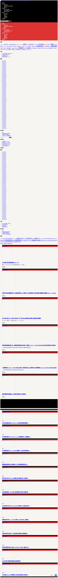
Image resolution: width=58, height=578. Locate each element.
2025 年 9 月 (4, 69)
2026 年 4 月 (4, 155)
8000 (4, 35)
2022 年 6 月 (4, 94)
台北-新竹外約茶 (6, 9)
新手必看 (3, 3)
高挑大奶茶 (19, 49)
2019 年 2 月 (4, 113)
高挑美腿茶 (24, 49)
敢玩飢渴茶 (41, 46)
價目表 (3, 12)
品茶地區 (3, 8)
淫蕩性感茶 (18, 240)
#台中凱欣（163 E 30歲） (6, 142)
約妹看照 (39, 48)
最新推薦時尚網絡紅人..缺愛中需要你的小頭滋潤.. (14, 394)
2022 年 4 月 (4, 95)
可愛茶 (39, 238)
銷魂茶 (1, 49)
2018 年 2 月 (4, 125)
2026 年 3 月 (4, 65)
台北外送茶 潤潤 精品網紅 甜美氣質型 (11, 561)
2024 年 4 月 (4, 80)
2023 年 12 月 (4, 83)
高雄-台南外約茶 (6, 11)
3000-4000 (5, 17)
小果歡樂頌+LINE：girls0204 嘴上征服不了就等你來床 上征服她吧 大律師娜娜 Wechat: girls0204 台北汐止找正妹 (29, 367)
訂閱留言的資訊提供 (5, 134)
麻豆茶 (30, 49)
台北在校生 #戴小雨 (5, 145)
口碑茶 (53, 44)
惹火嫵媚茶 (23, 46)
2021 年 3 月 (4, 108)
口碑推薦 (3, 18)
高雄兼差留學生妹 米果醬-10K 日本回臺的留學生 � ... (15, 464)
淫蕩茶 (5, 48)
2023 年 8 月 (4, 179)
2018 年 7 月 (4, 120)
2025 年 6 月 (4, 71)
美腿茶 (46, 48)
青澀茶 (4, 49)
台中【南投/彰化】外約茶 (8, 10)
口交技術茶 (42, 44)
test (2, 19)
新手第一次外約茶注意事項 (8, 26)
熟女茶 (16, 48)
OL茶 (22, 44)
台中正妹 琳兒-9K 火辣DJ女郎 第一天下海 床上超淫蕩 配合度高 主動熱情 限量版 (21, 318)
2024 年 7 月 (4, 78)
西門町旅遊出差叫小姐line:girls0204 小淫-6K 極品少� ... (15, 547)
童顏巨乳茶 (35, 48)
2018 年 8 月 (4, 119)
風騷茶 (10, 49)
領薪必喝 (6, 49)
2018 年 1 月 (4, 126)
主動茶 (26, 44)
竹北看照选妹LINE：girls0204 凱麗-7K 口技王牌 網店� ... (16, 450)
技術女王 (26, 46)
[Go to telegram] (56, 575)
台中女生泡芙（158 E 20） (6, 143)
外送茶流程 (6, 25)
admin (3, 420)
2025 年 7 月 (4, 70)
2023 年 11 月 (4, 84)
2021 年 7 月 (4, 104)
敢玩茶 (34, 46)
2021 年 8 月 (4, 103)
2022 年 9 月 (4, 91)
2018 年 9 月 (4, 118)
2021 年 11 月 (4, 191)
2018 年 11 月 (4, 116)
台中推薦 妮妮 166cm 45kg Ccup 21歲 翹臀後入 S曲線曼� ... (16, 436)
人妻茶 (36, 44)
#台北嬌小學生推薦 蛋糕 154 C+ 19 (10, 262)
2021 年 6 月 (4, 105)
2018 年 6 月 (4, 121)
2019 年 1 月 (4, 114)
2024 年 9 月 (4, 77)
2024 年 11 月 (4, 167)
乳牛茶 (32, 44)
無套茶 (13, 48)
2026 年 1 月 (4, 67)
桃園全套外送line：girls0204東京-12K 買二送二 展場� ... (15, 519)
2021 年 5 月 (4, 106)
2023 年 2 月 (4, 90)
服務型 (48, 46)
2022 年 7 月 (4, 93)
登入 (3, 132)
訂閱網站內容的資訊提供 (6, 133)
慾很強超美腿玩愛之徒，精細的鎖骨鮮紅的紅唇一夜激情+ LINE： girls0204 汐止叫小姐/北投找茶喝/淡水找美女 (29, 345)
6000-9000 (5, 36)
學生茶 (16, 46)
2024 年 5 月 (4, 79)
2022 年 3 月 (4, 96)
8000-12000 (5, 13)
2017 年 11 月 (4, 128)
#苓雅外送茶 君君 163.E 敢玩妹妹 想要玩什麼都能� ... (15, 533)
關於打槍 (5, 7)
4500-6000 (5, 16)
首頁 (3, 2)
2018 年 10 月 (4, 117)
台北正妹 (8, 46)
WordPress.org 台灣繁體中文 (6, 135)
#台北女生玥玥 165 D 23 (6, 144)
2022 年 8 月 (4, 92)
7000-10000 (5, 14)
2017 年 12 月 (4, 127)
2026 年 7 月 (4, 60)
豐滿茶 (55, 48)
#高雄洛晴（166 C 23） (6, 141)
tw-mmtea (10, 576)
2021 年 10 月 (4, 101)
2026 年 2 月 (4, 66)
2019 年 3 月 (4, 203)
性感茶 (20, 46)
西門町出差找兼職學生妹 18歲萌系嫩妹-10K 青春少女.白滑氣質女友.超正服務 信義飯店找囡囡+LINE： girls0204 (29, 293)
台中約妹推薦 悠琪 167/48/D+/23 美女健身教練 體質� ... (15, 423)
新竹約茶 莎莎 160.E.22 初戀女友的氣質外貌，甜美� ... (15, 478)
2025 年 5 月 (4, 72)
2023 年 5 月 (4, 89)
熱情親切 (23, 48)
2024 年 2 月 (4, 81)
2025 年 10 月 (4, 68)
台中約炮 (5, 46)
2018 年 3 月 (4, 215)
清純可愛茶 (9, 48)
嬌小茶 (12, 46)
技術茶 (30, 46)
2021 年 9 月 (4, 102)
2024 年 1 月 (4, 82)
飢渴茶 (14, 49)
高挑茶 (28, 49)
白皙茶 (30, 48)
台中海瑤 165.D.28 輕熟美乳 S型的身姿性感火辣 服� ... (15, 574)
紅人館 (43, 48)
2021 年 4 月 (4, 107)
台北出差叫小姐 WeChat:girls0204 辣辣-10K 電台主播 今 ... (16, 505)
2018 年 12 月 (4, 115)
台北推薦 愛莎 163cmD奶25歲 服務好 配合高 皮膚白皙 (15, 492)
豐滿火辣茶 (51, 48)
